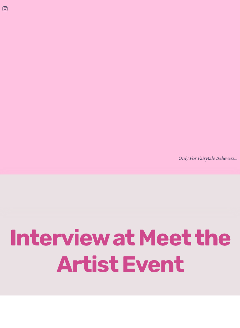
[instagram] (5, 8)
